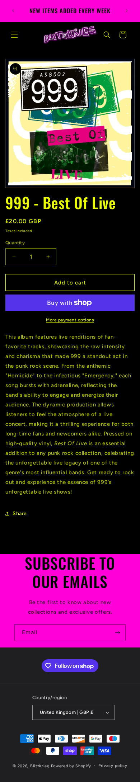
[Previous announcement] (13, 11)
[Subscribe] (117, 632)
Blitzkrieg (40, 765)
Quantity (15, 242)
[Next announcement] (127, 11)
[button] (14, 35)
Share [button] (20, 513)
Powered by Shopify (71, 765)
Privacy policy (112, 765)
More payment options (70, 319)
